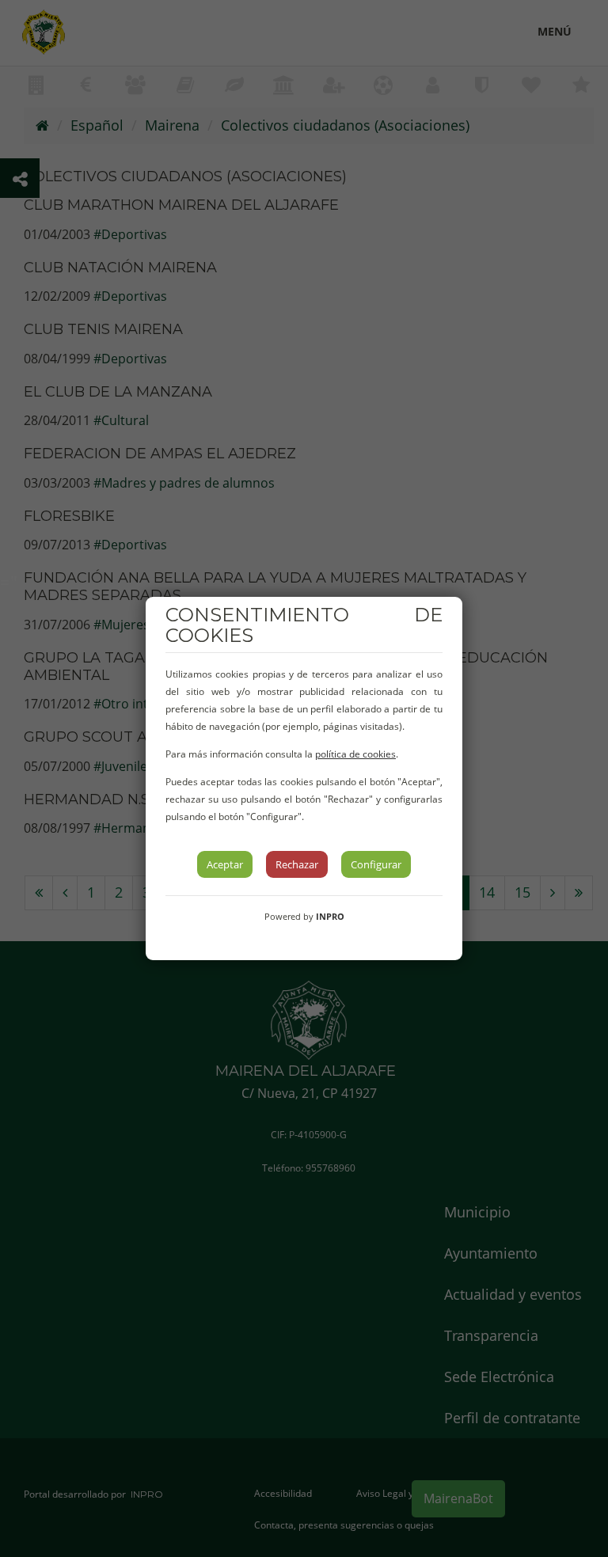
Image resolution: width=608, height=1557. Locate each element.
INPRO (330, 916)
